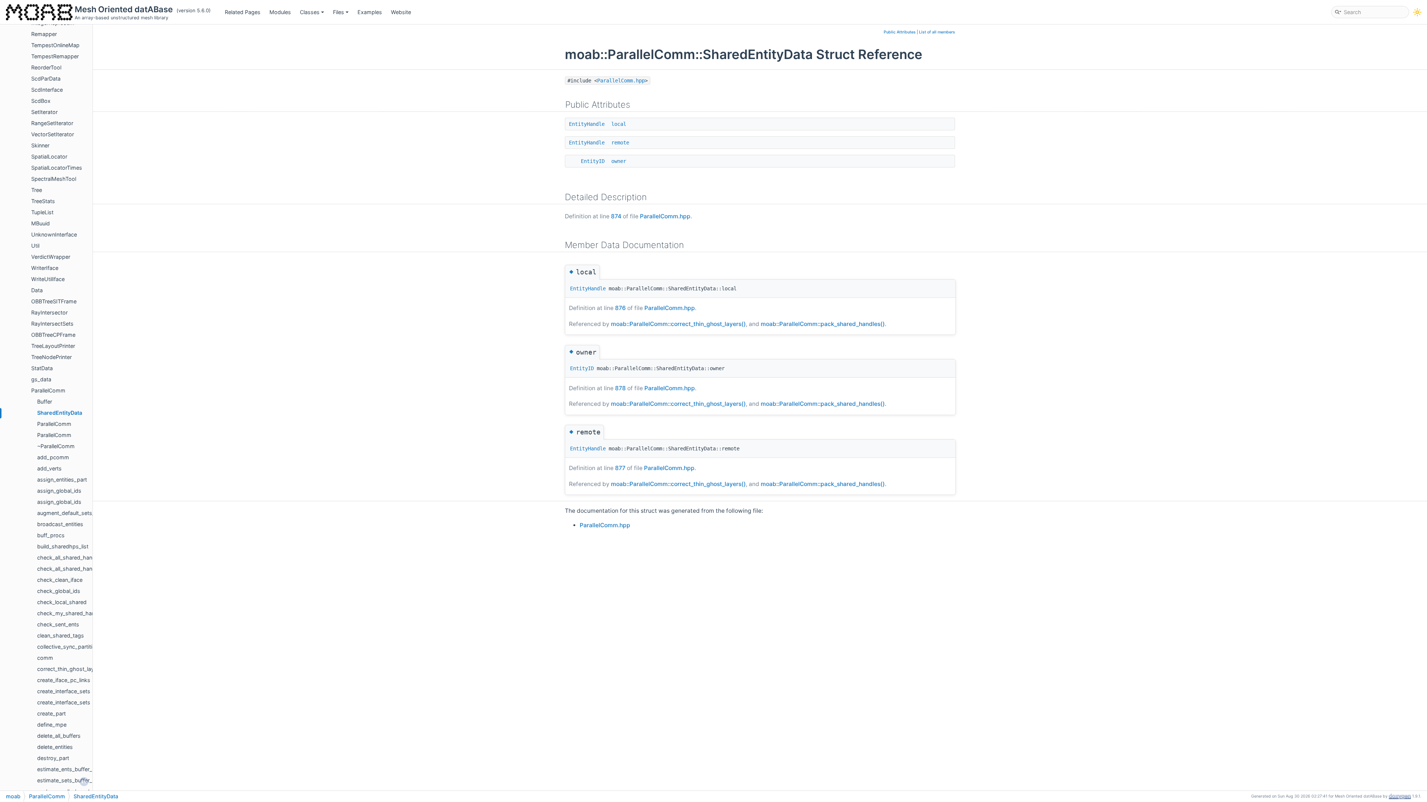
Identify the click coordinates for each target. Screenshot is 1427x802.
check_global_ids (58, 591)
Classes (310, 12)
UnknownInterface (54, 234)
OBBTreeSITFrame (54, 301)
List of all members (937, 32)
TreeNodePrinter (51, 357)
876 (620, 308)
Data (37, 290)
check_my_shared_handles (71, 613)
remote (620, 143)
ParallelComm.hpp (621, 81)
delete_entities (55, 747)
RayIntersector (49, 312)
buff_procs (51, 535)
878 (620, 388)
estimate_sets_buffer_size (69, 780)
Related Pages (243, 12)
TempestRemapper (55, 56)
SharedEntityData (59, 413)
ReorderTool (46, 67)
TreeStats (43, 201)
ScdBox (41, 101)
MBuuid (40, 223)
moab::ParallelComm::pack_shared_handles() (823, 323)
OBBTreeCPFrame (53, 335)
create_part (51, 713)
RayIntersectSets (52, 323)
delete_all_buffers (59, 736)
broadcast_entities (60, 524)
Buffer (44, 401)
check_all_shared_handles (70, 557)
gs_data (41, 379)
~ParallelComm (56, 446)
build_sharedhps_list (62, 546)
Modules (280, 12)
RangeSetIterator (52, 123)
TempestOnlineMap (55, 45)
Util (35, 245)
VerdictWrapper (50, 257)
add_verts (49, 468)
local (618, 124)
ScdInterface (47, 90)
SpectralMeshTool (53, 179)
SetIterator (44, 112)
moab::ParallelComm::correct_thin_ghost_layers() (678, 323)
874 (616, 216)
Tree (36, 190)
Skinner (40, 145)
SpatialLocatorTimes (56, 167)
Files (338, 12)
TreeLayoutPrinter (53, 346)
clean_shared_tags (60, 635)
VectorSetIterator (52, 134)
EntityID (593, 161)
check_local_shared (62, 602)
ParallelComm (48, 390)
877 (620, 468)
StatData (42, 368)
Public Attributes (900, 32)
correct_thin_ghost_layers (69, 669)
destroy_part (53, 758)
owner (618, 161)
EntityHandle (587, 124)
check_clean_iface (59, 580)
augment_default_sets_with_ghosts (81, 513)
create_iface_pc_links (63, 680)
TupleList (42, 212)
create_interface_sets (63, 691)
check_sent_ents (58, 624)
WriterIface (44, 268)
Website (401, 12)
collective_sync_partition (67, 646)
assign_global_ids (59, 491)
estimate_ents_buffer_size (69, 769)
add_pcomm (53, 457)
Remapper (44, 34)
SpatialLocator (49, 156)
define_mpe (52, 724)
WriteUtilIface (48, 279)
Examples (369, 12)
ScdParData (46, 78)
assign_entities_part (62, 479)
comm (45, 658)
